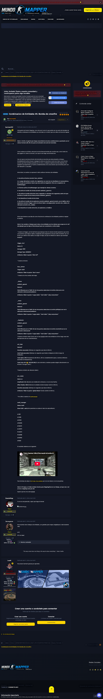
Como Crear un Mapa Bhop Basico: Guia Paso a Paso (88, 158)
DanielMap (9, 498)
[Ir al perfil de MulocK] (77, 111)
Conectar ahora (51, 622)
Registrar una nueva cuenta (21, 624)
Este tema (25, 68)
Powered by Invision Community (91, 686)
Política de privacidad (16, 685)
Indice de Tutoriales (10, 19)
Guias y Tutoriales (28, 120)
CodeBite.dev (13, 687)
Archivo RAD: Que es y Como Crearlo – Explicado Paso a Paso (87, 143)
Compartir (52, 119)
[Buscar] (2, 69)
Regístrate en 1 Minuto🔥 (93, 10)
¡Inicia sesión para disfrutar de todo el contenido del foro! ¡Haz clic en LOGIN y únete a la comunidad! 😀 (50, 2)
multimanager (33, 396)
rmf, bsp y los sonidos (37, 481)
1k (11, 577)
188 (12, 515)
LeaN (9, 560)
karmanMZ (9, 127)
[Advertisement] (51, 45)
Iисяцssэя (9, 521)
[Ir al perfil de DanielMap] (9, 503)
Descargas (24, 19)
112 (12, 143)
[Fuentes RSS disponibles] (100, 645)
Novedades (60, 19)
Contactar (29, 685)
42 (11, 538)
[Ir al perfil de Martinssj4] (77, 171)
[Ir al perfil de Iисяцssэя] (9, 527)
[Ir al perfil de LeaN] (9, 566)
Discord (51, 19)
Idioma (3, 685)
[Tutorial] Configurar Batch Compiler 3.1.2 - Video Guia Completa (87, 112)
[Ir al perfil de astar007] (77, 126)
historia (41, 19)
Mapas (33, 19)
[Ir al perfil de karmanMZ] (4, 119)
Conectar (7, 105)
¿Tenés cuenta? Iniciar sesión (73, 10)
